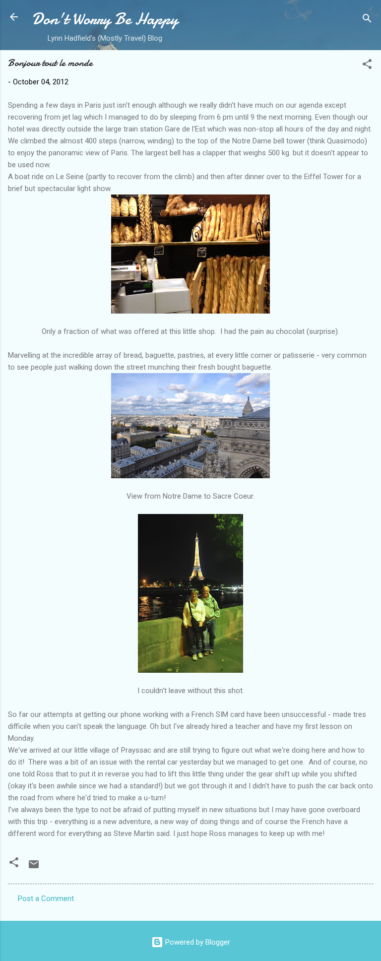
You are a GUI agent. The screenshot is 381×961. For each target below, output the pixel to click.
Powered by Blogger (196, 942)
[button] (367, 65)
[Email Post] (34, 867)
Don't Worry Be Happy (105, 19)
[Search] (367, 20)
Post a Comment (46, 898)
